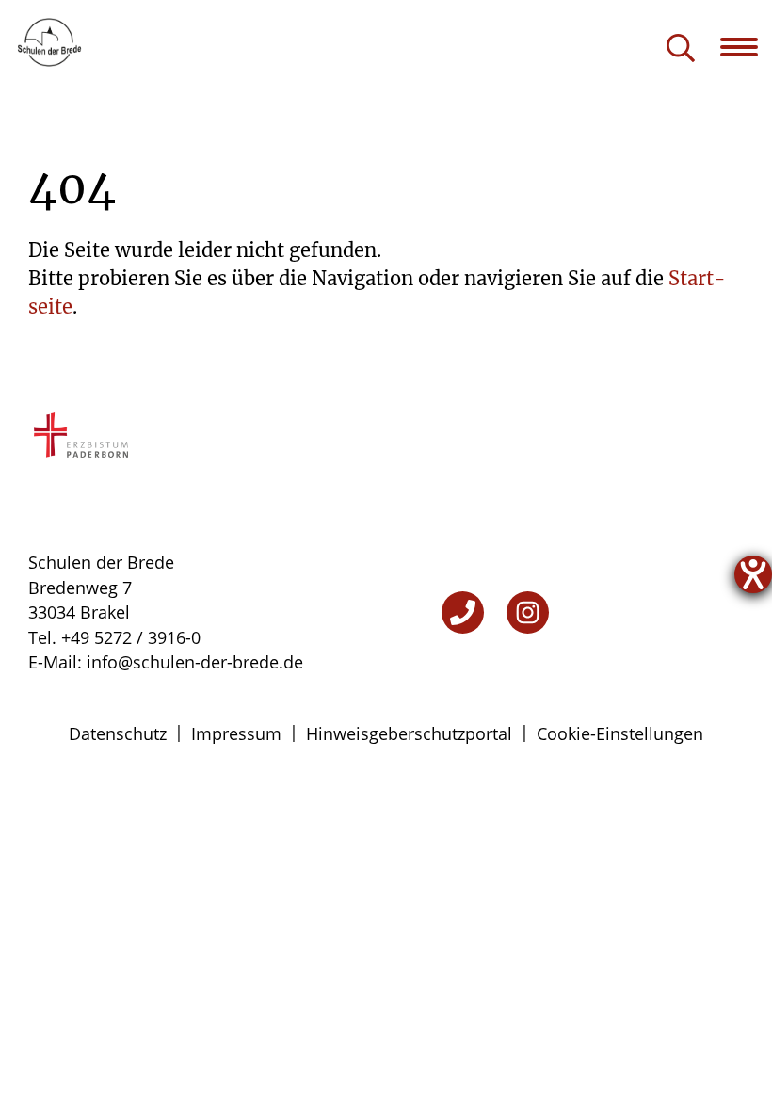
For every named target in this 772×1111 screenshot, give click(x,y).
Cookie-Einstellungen (620, 733)
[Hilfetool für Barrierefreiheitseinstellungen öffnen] (753, 574)
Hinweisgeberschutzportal (409, 733)
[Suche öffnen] (680, 49)
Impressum (236, 733)
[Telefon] (463, 612)
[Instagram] (528, 612)
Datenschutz (118, 733)
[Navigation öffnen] (746, 47)
